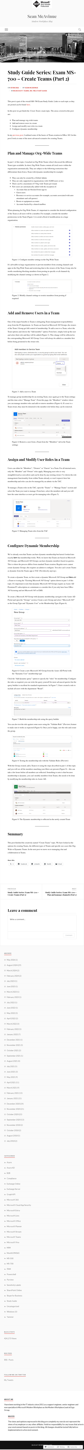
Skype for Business (14, 1295)
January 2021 (12, 1098)
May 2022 (11, 1013)
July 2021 (11, 1066)
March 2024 (12, 970)
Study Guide (41, 91)
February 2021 (13, 1093)
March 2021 (12, 1088)
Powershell (11, 1274)
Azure (9, 1162)
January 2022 (12, 1034)
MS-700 (33, 91)
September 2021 (13, 1056)
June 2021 (11, 1072)
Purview (10, 1280)
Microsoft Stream (14, 1232)
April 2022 (11, 1018)
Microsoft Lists (13, 1216)
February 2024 (13, 976)
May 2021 (11, 1077)
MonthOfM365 (13, 1253)
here (28, 104)
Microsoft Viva (13, 1242)
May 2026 (11, 960)
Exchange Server (13, 1189)
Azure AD (11, 1168)
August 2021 (12, 1061)
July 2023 (11, 981)
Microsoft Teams (21, 91)
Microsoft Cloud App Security (19, 1205)
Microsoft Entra (13, 1210)
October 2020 (12, 1114)
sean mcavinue (31, 88)
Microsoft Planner (14, 1226)
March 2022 (12, 1024)
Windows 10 (12, 1312)
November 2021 (13, 1045)
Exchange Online (13, 1184)
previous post (18, 135)
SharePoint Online (14, 1290)
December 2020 (13, 1104)
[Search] (77, 30)
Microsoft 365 (13, 1200)
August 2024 (12, 965)
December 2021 (13, 1040)
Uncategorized (13, 1306)
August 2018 (12, 1135)
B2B (8, 1173)
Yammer (10, 1317)
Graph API (11, 1194)
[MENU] (6, 30)
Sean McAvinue (42, 16)
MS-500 (10, 1258)
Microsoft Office (14, 1221)
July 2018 (11, 1141)
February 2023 (13, 997)
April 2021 (11, 1082)
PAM (9, 1269)
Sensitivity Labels (14, 1285)
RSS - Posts (8, 1360)
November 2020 (13, 1109)
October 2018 (12, 1130)
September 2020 (13, 1120)
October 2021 (12, 1050)
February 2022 (13, 1029)
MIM (9, 1248)
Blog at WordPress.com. (42, 1445)
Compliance (11, 1178)
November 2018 (13, 1125)
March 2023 (12, 992)
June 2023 (11, 986)
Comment (68, 935)
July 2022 (11, 1002)
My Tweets (8, 1380)
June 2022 (11, 1008)
